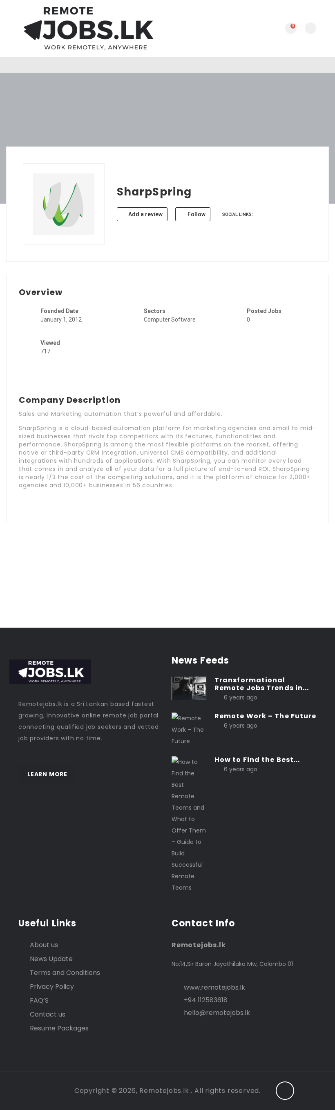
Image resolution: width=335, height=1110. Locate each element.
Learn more (47, 774)
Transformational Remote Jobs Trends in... (261, 684)
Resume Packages (59, 1028)
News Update (51, 958)
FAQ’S (39, 1000)
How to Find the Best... (257, 759)
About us (44, 945)
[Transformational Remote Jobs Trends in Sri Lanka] (189, 688)
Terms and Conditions (65, 972)
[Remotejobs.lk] (87, 28)
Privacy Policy (52, 986)
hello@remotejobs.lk (217, 1012)
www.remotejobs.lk (214, 987)
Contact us (47, 1014)
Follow (195, 214)
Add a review (145, 214)
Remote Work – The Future (265, 716)
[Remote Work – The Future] (189, 729)
